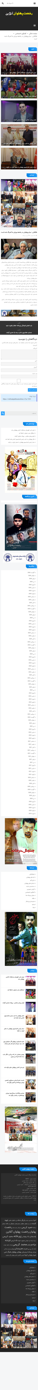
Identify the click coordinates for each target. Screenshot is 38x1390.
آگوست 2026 (31, 573)
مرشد (11, 1245)
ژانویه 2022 (32, 738)
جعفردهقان (17, 1224)
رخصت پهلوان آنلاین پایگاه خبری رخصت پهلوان (19, 13)
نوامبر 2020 (32, 780)
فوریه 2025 (32, 627)
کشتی (19, 1255)
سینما (35, 1241)
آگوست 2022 (31, 717)
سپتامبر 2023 (31, 678)
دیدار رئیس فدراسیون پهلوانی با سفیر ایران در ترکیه (21, 442)
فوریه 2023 (32, 699)
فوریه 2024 (32, 663)
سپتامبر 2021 (31, 750)
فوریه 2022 (32, 735)
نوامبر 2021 (32, 744)
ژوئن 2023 (32, 687)
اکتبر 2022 (32, 711)
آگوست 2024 (31, 645)
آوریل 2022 (32, 729)
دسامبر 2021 (31, 741)
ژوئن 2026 (32, 579)
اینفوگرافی (32, 874)
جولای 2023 (31, 684)
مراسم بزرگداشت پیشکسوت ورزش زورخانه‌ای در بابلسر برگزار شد (15, 1094)
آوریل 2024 (32, 657)
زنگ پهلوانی (25, 1236)
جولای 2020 (31, 793)
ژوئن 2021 (32, 759)
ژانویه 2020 (32, 811)
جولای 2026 (31, 576)
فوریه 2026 (32, 591)
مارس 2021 (32, 768)
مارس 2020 (32, 805)
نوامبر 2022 (32, 708)
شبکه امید (31, 1241)
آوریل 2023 (32, 693)
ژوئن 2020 (32, 796)
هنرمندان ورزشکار (30, 901)
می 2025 (32, 618)
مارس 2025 (32, 624)
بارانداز (27, 1220)
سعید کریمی (7, 1236)
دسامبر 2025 (31, 597)
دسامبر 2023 (31, 669)
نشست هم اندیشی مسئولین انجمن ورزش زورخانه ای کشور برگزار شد (14, 1081)
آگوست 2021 (31, 753)
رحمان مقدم (15, 1228)
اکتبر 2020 (32, 784)
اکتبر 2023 (32, 675)
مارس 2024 (32, 660)
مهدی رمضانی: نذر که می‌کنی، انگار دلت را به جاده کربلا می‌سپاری (13, 1056)
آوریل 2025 (32, 621)
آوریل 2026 (32, 585)
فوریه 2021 (32, 771)
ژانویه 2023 (32, 702)
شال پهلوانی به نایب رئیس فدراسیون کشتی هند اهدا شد (20, 439)
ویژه (34, 907)
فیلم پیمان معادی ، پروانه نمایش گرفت (25, 436)
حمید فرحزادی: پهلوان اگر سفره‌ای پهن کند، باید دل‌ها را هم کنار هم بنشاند (13, 1043)
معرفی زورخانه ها (30, 895)
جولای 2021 (31, 756)
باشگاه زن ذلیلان (16, 1220)
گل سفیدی (8, 1255)
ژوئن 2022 (32, 723)
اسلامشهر (31, 1220)
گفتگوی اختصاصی (20, 33)
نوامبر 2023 (32, 672)
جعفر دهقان (24, 1224)
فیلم (28, 1245)
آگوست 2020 (31, 790)
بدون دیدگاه (25, 236)
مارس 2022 (32, 732)
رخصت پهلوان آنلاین (17, 1232)
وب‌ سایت (34, 374)
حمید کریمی (26, 1227)
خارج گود (32, 880)
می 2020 (32, 799)
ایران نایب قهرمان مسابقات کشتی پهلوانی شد (23, 430)
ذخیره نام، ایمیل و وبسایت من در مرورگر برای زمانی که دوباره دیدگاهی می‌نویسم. (19, 385)
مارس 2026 (32, 588)
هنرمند (25, 1249)
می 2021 (32, 762)
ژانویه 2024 (32, 666)
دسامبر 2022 (31, 705)
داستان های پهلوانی (29, 883)
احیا (34, 1220)
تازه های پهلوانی (30, 877)
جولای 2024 (31, 648)
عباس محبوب (24, 1241)
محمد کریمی (20, 1244)
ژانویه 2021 (32, 775)
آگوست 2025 (31, 609)
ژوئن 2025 (32, 615)
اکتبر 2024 (32, 639)
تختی (9, 1220)
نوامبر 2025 (32, 600)
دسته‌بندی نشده (30, 886)
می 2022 (32, 726)
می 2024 (32, 654)
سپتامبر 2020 (31, 787)
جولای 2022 (31, 720)
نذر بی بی (30, 1249)
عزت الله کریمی (15, 1240)
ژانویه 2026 (32, 594)
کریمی (22, 1255)
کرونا (26, 1255)
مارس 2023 (32, 696)
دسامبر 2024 (31, 633)
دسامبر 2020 (31, 778)
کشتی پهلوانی (14, 1255)
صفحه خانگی (33, 33)
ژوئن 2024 (32, 651)
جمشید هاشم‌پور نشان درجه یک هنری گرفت (19, 333)
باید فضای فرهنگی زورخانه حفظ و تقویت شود (19, 326)
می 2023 (32, 690)
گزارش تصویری (31, 889)
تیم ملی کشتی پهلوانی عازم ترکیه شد (14, 1067)
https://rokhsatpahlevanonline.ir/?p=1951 (17, 399)
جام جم (29, 1224)
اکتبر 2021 (32, 747)
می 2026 (32, 582)
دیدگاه (35, 349)
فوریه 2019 (32, 814)
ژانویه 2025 (32, 630)
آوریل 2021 (32, 765)
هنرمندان (19, 1248)
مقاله (33, 898)
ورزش (12, 1249)
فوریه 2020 (32, 808)
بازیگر (23, 1220)
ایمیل (35, 367)
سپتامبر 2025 (31, 606)
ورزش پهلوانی (21, 1252)
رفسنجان (33, 1236)
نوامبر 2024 (32, 636)
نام (36, 361)
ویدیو (33, 904)
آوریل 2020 (32, 802)
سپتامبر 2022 (31, 714)
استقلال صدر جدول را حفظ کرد (27, 433)
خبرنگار (19, 1228)
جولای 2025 (31, 612)
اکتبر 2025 (32, 603)
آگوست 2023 (31, 681)
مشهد (8, 1245)
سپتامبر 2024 (31, 642)
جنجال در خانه (10, 1224)
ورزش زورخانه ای (31, 1252)
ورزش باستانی (7, 1249)
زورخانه (18, 1236)
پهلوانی (30, 1255)
